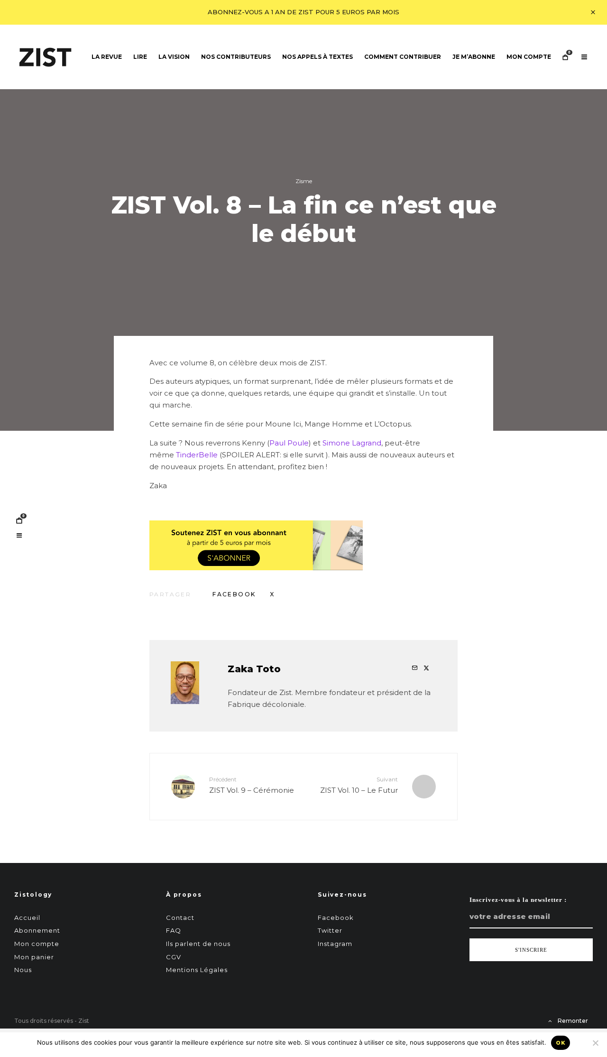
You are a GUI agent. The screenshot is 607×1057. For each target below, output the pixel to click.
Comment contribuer (402, 56)
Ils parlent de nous (198, 943)
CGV (173, 957)
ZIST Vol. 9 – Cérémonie (251, 785)
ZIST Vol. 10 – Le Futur (359, 785)
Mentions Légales (197, 970)
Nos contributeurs (236, 56)
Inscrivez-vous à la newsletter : (518, 899)
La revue (107, 56)
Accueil (27, 917)
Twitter (330, 930)
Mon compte (528, 56)
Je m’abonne (473, 56)
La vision (174, 56)
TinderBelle (197, 454)
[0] (19, 520)
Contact (180, 917)
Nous (23, 970)
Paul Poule (289, 442)
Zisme (303, 181)
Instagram (335, 943)
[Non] (595, 1043)
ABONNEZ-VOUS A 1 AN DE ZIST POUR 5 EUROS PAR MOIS (303, 12)
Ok (560, 1042)
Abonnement (37, 930)
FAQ (173, 930)
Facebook (336, 917)
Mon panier (34, 957)
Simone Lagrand (351, 442)
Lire (140, 56)
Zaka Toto (254, 669)
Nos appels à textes (317, 56)
